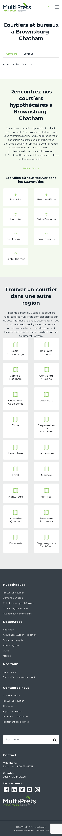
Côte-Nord (46, 400)
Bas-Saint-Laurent (46, 352)
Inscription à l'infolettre (15, 716)
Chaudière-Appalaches (15, 402)
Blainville (15, 199)
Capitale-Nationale (15, 377)
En (48, 7)
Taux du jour (10, 672)
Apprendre (9, 629)
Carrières (8, 706)
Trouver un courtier (13, 592)
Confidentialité (42, 830)
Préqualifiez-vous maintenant (19, 677)
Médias (7, 656)
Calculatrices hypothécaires (18, 603)
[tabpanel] (31, 66)
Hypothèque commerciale (17, 613)
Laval (15, 475)
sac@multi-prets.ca (14, 776)
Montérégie (15, 496)
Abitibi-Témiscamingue (15, 352)
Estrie (15, 425)
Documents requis (13, 640)
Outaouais (15, 543)
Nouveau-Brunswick (46, 520)
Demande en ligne (13, 598)
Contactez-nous (12, 695)
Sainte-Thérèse (15, 259)
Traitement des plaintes (16, 722)
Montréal (46, 496)
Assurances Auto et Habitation (19, 635)
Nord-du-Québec (15, 520)
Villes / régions (11, 645)
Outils (6, 650)
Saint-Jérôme (15, 239)
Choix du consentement (24, 830)
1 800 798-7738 (24, 766)
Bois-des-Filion (46, 199)
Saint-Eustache (46, 219)
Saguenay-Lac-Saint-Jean (46, 545)
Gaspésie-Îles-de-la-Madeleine (46, 428)
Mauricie (46, 475)
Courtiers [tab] (11, 53)
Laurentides (46, 453)
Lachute (15, 219)
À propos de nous (12, 711)
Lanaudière (15, 453)
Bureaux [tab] (28, 53)
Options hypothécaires (15, 608)
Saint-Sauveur (46, 239)
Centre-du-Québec (46, 377)
